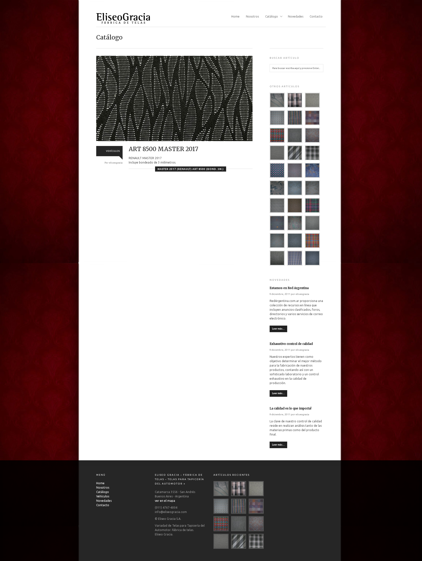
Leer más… (278, 328)
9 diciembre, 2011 (280, 294)
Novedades (295, 16)
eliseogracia (302, 294)
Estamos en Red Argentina (289, 288)
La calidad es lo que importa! (290, 408)
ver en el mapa (165, 500)
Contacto (316, 16)
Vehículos (102, 496)
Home (235, 16)
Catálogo (270, 17)
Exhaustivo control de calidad (291, 344)
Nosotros (252, 16)
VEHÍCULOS (113, 151)
